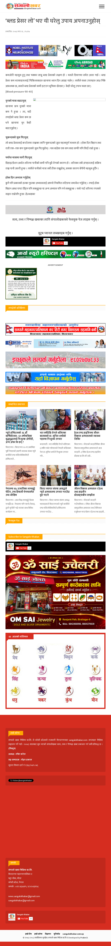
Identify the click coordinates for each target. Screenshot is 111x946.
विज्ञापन (48, 934)
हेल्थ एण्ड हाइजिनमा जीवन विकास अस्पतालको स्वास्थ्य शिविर (87, 436)
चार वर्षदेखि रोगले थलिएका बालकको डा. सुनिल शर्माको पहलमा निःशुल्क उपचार (53, 436)
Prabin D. (84, 937)
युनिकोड (57, 934)
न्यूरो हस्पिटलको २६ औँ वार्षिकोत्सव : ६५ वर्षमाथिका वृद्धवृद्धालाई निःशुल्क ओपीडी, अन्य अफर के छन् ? (20, 437)
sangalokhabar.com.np (73, 934)
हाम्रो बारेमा (38, 934)
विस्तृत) (12, 748)
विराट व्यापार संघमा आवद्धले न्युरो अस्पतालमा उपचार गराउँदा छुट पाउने (55, 492)
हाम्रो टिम (28, 934)
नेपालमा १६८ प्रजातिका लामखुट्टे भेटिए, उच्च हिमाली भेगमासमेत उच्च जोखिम (20, 492)
